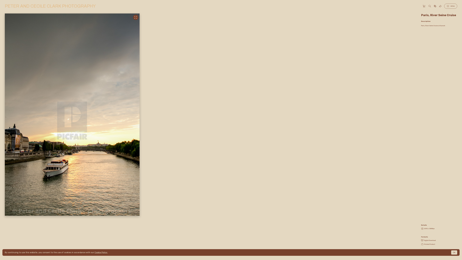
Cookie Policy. (101, 252)
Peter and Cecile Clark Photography (50, 6)
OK (454, 252)
